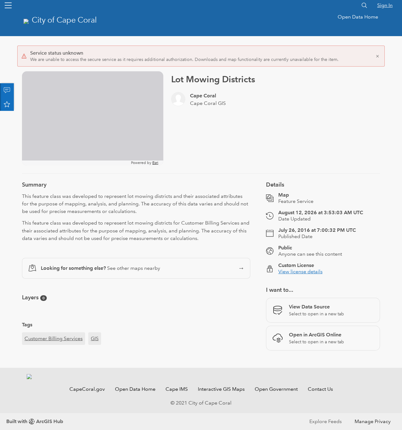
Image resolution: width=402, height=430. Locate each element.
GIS (95, 338)
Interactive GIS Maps (221, 389)
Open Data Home (358, 17)
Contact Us (320, 389)
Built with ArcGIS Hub (34, 421)
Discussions (7, 90)
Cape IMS (177, 389)
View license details (300, 272)
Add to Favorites (7, 104)
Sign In (385, 5)
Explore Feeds (325, 421)
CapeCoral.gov (87, 389)
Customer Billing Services (53, 338)
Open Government (276, 389)
